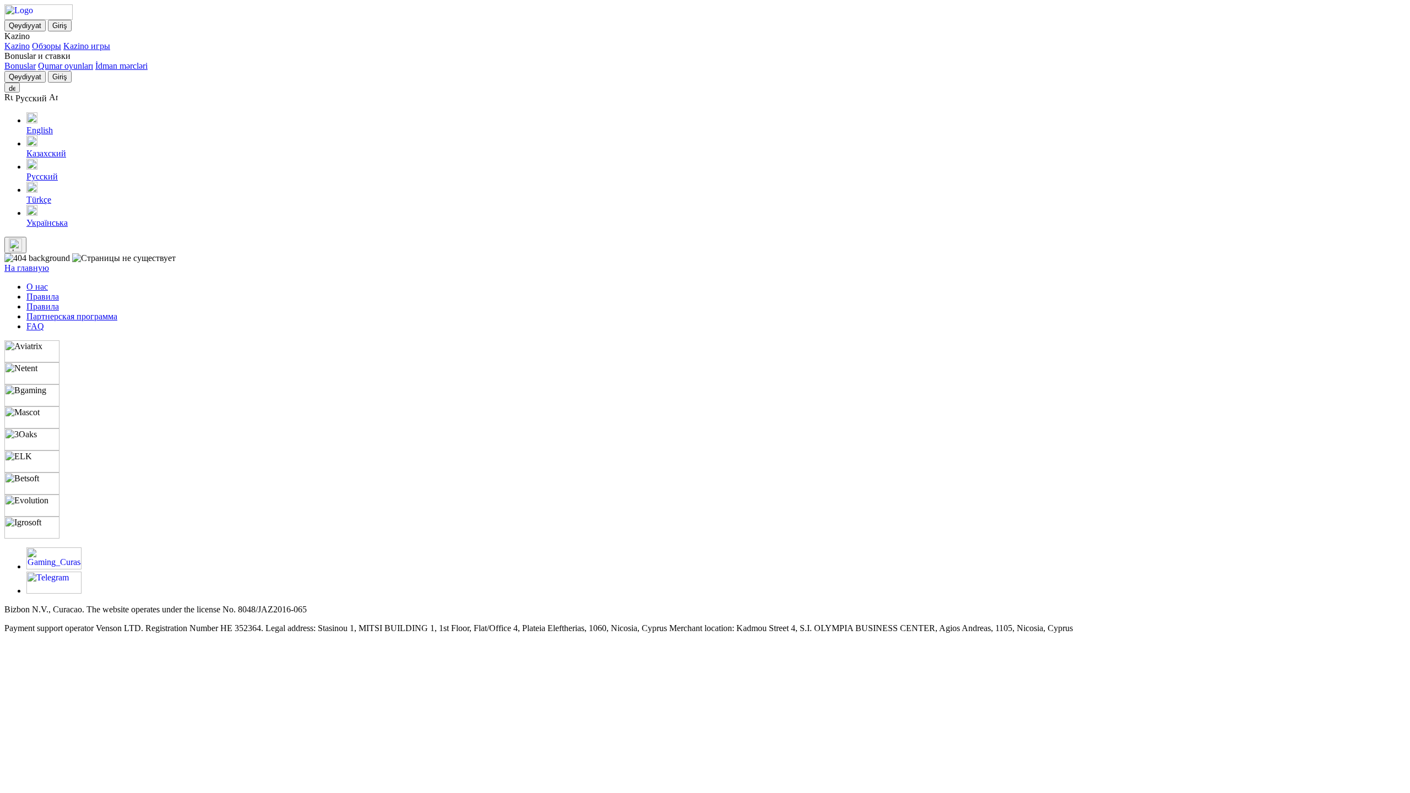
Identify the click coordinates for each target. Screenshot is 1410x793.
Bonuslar (20, 65)
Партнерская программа (71, 316)
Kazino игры (86, 46)
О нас (37, 286)
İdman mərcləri (121, 65)
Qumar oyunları (65, 65)
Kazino (17, 46)
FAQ (35, 326)
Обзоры (46, 46)
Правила (42, 296)
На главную (26, 268)
